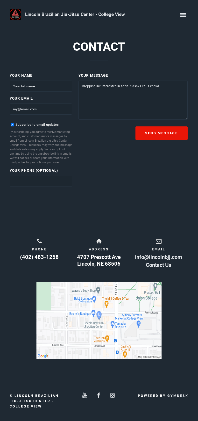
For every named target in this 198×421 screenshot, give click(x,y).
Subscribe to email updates (36, 124)
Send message (161, 133)
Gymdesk (177, 396)
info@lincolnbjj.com (158, 257)
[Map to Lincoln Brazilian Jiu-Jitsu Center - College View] (99, 320)
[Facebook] (99, 395)
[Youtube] (85, 395)
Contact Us (158, 265)
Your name (21, 75)
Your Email (21, 98)
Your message (93, 75)
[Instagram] (113, 395)
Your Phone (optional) (34, 170)
